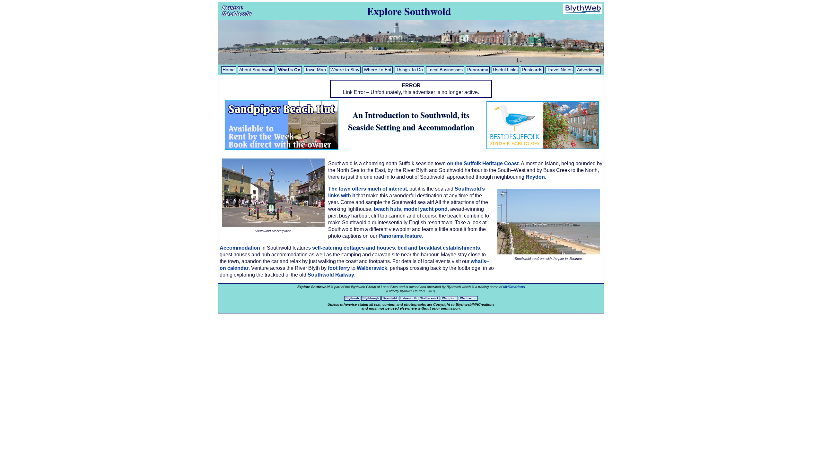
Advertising (588, 69)
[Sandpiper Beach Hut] (281, 148)
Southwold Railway (331, 275)
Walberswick (372, 268)
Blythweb (352, 298)
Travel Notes (560, 69)
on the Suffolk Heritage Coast (483, 163)
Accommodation (240, 248)
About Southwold (256, 69)
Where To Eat (377, 69)
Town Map (315, 69)
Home (229, 69)
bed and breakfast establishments (439, 248)
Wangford (449, 298)
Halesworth (408, 298)
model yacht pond (426, 209)
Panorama (477, 69)
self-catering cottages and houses (353, 248)
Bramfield (390, 298)
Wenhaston (468, 298)
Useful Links (505, 69)
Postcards (532, 69)
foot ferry (339, 268)
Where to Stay (344, 69)
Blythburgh (371, 298)
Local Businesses (445, 69)
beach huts (387, 209)
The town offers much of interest (367, 189)
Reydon (535, 177)
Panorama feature (400, 236)
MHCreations (514, 287)
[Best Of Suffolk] (542, 149)
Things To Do (409, 69)
